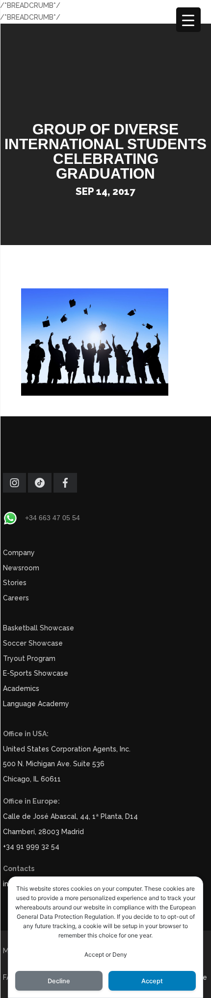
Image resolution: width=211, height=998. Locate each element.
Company (19, 553)
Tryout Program (29, 658)
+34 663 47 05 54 (52, 518)
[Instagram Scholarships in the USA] (14, 490)
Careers (16, 598)
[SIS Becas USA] (65, 490)
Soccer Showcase (33, 643)
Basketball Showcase (38, 628)
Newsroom (21, 568)
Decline (59, 981)
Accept (152, 981)
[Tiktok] (40, 490)
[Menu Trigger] (188, 19)
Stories (14, 583)
